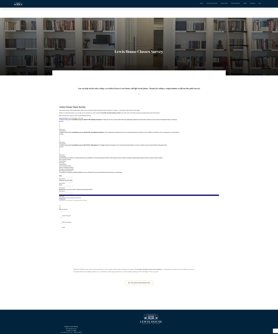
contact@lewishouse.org (66, 332)
